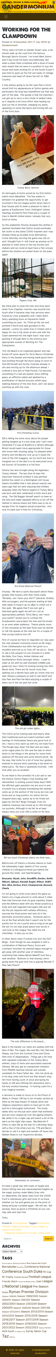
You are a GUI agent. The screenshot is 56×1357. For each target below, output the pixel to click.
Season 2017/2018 (27, 1319)
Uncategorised (19, 1223)
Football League (10, 1226)
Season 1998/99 (9, 1296)
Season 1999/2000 (27, 1296)
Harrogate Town (28, 1226)
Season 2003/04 (26, 1303)
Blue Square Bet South (36, 1263)
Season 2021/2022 (11, 1229)
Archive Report (7, 1263)
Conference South (17, 1271)
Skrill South (8, 1331)
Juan (39, 1281)
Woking (12, 1337)
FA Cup (47, 1271)
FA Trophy (7, 1276)
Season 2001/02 (21, 1299)
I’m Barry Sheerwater (40, 1233)
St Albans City (20, 1331)
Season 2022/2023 (27, 1327)
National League (18, 1286)
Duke (38, 1271)
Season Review (45, 1328)
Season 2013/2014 (32, 1311)
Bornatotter (43, 1223)
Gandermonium (10, 45)
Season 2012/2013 (11, 1311)
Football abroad (21, 1277)
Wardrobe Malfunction (16, 1233)
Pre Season (40, 1286)
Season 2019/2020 (26, 1323)
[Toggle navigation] (6, 16)
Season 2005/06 (22, 1307)
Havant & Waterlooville (26, 1282)
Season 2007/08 (41, 1307)
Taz (5, 1336)
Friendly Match (10, 1281)
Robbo (5, 1292)
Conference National (37, 1266)
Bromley (20, 1267)
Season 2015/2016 (26, 1315)
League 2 (42, 1226)
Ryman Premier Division (28, 1292)
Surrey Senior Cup (36, 1331)
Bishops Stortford (19, 1263)
